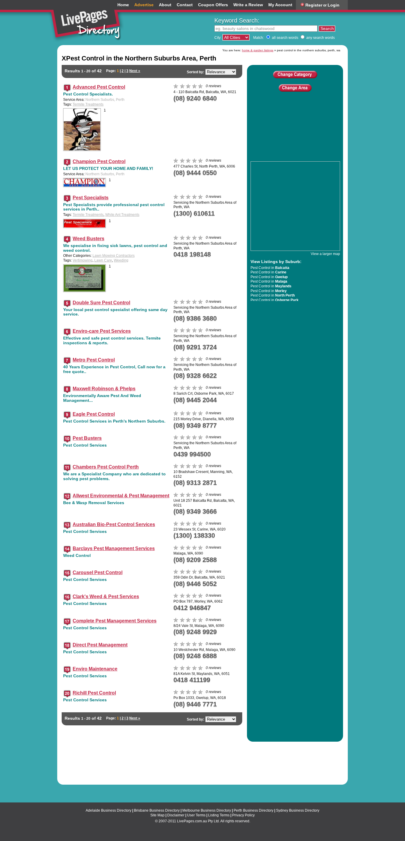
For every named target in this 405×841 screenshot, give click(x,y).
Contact (185, 5)
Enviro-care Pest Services (102, 331)
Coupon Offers (213, 5)
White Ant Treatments (122, 215)
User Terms (196, 815)
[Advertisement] (295, 135)
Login (333, 5)
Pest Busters (87, 438)
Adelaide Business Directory (108, 810)
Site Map (157, 815)
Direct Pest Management (100, 644)
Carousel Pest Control (97, 572)
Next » (134, 71)
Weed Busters (88, 238)
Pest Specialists (91, 197)
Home (123, 5)
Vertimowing (83, 260)
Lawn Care (103, 260)
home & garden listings (257, 50)
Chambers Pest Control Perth (106, 466)
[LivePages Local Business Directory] (88, 22)
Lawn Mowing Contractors (114, 256)
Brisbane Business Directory (157, 810)
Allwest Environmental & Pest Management (121, 495)
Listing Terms (218, 815)
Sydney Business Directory (297, 810)
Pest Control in (270, 268)
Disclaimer (175, 815)
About (165, 5)
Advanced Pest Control (99, 87)
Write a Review (248, 5)
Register (313, 5)
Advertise (144, 5)
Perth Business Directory (253, 810)
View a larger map (325, 254)
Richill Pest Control (94, 692)
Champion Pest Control (99, 161)
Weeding (121, 260)
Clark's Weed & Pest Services (106, 596)
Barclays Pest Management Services (114, 548)
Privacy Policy (243, 815)
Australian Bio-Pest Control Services (114, 524)
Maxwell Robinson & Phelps (104, 388)
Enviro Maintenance (95, 668)
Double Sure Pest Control (101, 302)
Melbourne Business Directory (206, 810)
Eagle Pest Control (94, 414)
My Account (280, 5)
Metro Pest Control (94, 359)
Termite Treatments (88, 104)
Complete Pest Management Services (115, 620)
